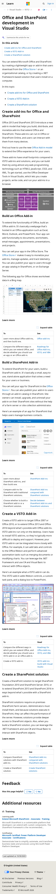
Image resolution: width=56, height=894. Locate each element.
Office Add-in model (42, 147)
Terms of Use (36, 886)
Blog (39, 878)
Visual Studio (15, 9)
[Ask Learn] (39, 10)
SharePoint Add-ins (39, 478)
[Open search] (43, 3)
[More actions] (51, 10)
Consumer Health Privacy (13, 886)
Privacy (18, 882)
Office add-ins (43, 338)
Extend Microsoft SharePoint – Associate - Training (25, 819)
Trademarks (7, 890)
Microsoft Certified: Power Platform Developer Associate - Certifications (24, 836)
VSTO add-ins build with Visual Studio (45, 664)
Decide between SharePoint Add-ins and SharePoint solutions (41, 503)
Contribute (7, 882)
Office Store (29, 69)
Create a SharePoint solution (17, 55)
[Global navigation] (2, 3)
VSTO (27, 9)
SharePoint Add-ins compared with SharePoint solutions (39, 492)
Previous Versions (26, 878)
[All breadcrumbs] (4, 10)
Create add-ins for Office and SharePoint (22, 48)
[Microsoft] (28, 3)
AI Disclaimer (8, 878)
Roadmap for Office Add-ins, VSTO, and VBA (44, 349)
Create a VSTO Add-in (14, 51)
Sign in (50, 3)
